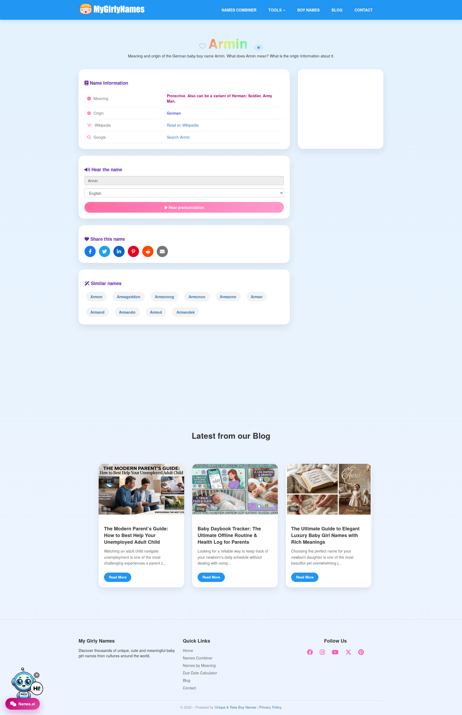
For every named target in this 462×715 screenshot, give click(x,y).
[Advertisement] (337, 108)
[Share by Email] (162, 251)
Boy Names (308, 10)
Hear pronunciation (186, 207)
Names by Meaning (199, 665)
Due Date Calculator (200, 672)
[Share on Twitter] (104, 251)
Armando (127, 312)
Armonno (196, 296)
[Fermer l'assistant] (37, 675)
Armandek (185, 312)
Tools (275, 10)
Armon (96, 296)
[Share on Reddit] (147, 251)
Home (188, 650)
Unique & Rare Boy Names (235, 707)
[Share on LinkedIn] (119, 251)
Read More (117, 577)
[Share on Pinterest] (133, 251)
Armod (156, 312)
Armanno (228, 296)
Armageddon (128, 296)
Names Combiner (239, 10)
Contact (364, 10)
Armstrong (164, 296)
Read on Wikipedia (183, 125)
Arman (257, 296)
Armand (97, 312)
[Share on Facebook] (90, 251)
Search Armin (178, 137)
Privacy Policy (270, 707)
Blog (337, 10)
